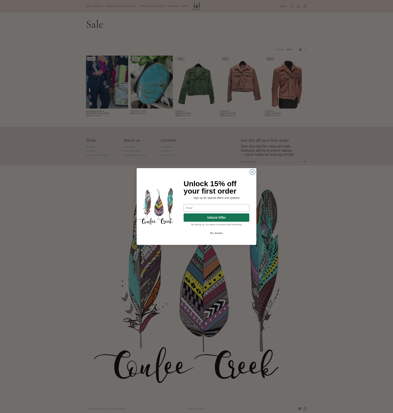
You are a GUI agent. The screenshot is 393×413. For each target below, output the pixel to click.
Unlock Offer (216, 217)
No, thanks (216, 233)
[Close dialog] (252, 172)
